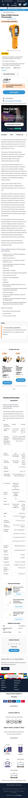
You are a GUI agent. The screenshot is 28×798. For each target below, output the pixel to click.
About (15, 687)
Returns (3, 685)
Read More (3, 70)
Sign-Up (5, 668)
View (24, 10)
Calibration (3, 687)
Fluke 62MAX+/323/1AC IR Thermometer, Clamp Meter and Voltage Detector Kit (7, 369)
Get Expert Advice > (14, 738)
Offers (11, 134)
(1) (22, 376)
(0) (9, 379)
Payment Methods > (14, 706)
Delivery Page (19, 780)
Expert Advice (17, 680)
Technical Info (19, 134)
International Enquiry (13, 676)
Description (4, 134)
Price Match (17, 683)
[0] (24, 5)
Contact (3, 680)
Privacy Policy (18, 785)
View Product (7, 382)
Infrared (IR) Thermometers (8, 12)
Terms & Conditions (11, 785)
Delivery (3, 683)
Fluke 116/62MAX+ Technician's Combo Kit (19, 368)
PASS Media (18, 795)
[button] (21, 1)
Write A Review (14, 650)
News (2, 689)
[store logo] (14, 5)
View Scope (20, 754)
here (7, 334)
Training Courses (15, 8)
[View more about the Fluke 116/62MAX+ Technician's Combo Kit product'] (21, 359)
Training (16, 685)
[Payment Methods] (14, 702)
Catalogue (16, 689)
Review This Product (11, 18)
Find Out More (9, 86)
